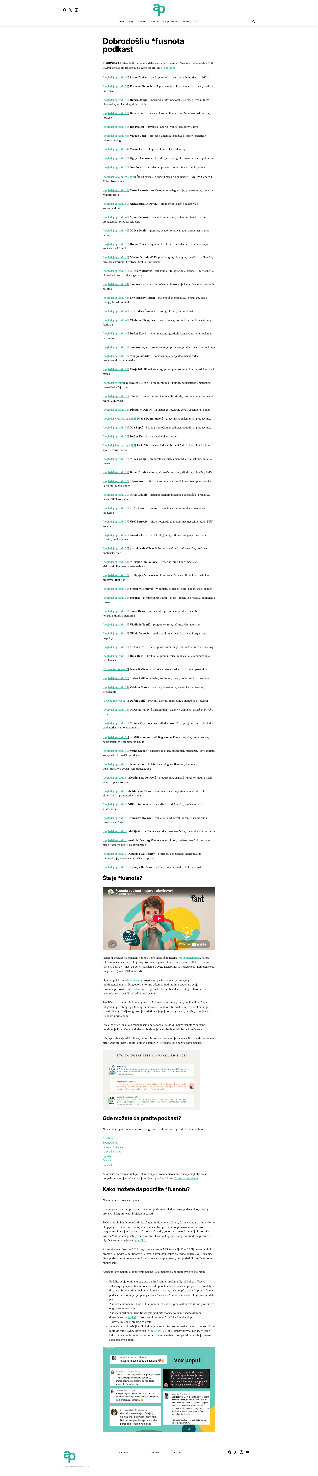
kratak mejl (156, 1330)
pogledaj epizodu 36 (116, 396)
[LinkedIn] (253, 1452)
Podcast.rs (109, 1165)
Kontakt (178, 1452)
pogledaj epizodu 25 (116, 548)
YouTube (108, 1138)
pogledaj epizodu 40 (116, 333)
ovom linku (168, 67)
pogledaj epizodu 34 (116, 427)
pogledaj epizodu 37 (116, 369)
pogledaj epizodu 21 (116, 597)
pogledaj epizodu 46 (116, 257)
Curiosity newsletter (186, 1178)
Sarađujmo (124, 1452)
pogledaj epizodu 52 (116, 167)
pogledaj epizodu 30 (116, 481)
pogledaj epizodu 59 (116, 86)
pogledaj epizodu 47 (116, 244)
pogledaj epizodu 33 (116, 436)
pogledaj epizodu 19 (116, 624)
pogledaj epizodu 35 (116, 409)
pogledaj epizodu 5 (115, 818)
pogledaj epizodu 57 (116, 113)
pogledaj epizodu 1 (115, 867)
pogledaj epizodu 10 (116, 750)
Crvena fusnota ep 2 (116, 669)
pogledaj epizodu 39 (116, 347)
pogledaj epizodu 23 (116, 575)
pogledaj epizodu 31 (116, 472)
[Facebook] (64, 10)
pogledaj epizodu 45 (116, 270)
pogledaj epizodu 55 (116, 135)
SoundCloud (110, 1142)
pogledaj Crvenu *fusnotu (119, 176)
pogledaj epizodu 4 (115, 831)
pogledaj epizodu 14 (116, 687)
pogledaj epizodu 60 (116, 77)
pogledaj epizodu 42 (116, 311)
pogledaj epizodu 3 (115, 840)
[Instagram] (76, 10)
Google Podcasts (113, 1147)
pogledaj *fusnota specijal (119, 418)
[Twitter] (70, 10)
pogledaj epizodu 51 (116, 190)
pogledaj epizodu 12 (116, 723)
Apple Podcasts (112, 1151)
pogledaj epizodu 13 (116, 709)
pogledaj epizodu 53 (116, 158)
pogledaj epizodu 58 (116, 99)
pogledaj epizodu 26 (116, 535)
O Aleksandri (153, 1452)
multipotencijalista (189, 957)
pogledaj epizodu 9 (115, 764)
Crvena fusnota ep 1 (116, 700)
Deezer (107, 1160)
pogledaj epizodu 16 (116, 655)
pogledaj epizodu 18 (116, 633)
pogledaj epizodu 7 (115, 791)
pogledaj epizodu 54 (116, 149)
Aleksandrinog (134, 980)
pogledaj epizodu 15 (116, 678)
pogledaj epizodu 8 (115, 777)
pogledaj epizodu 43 (116, 297)
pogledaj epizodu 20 (116, 611)
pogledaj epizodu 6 (115, 804)
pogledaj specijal (114, 382)
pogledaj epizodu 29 (116, 494)
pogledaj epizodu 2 (115, 853)
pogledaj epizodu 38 (116, 356)
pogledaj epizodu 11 (116, 737)
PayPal (132, 1317)
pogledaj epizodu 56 (116, 126)
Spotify (107, 1156)
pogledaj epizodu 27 (116, 521)
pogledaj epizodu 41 (116, 320)
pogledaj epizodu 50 (116, 203)
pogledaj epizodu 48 (116, 230)
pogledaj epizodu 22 (116, 588)
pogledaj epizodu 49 (116, 217)
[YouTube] (247, 1452)
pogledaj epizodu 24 (116, 561)
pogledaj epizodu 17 (116, 647)
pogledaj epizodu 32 (116, 458)
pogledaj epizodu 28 (116, 508)
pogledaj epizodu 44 (116, 284)
